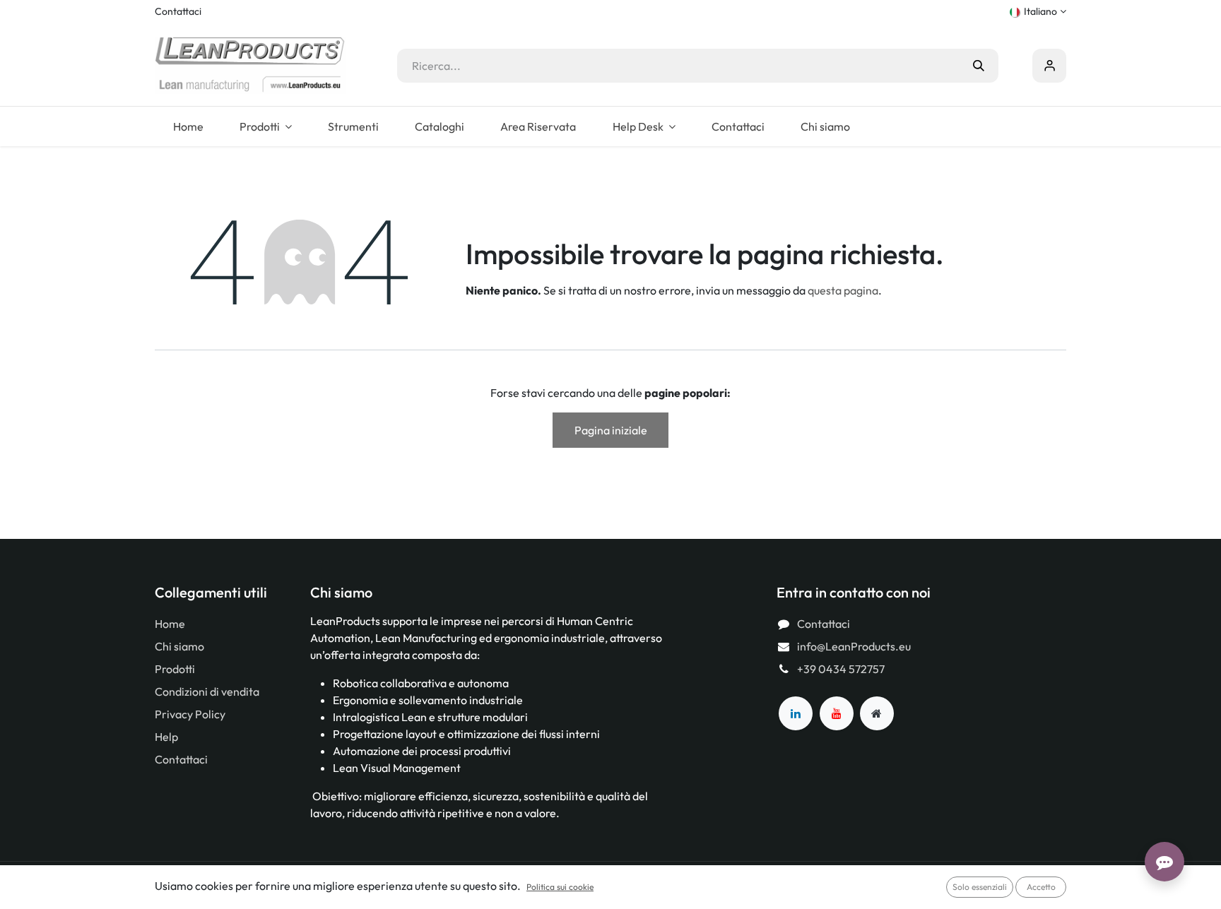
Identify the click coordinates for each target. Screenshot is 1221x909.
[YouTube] (837, 713)
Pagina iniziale (610, 430)
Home (170, 624)
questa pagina (843, 290)
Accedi (1049, 66)
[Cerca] (978, 66)
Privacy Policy (190, 714)
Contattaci (178, 11)
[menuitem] (188, 126)
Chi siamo (179, 646)
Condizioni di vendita (207, 691)
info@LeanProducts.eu (854, 646)
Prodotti (175, 669)
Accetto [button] (1041, 886)
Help (166, 737)
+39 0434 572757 (841, 669)
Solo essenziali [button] (979, 886)
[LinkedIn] (796, 713)
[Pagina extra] (877, 713)
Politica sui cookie (560, 886)
